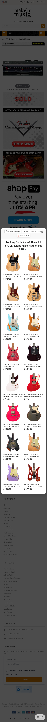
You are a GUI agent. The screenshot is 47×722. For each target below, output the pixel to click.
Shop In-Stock (23, 235)
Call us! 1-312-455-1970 (32, 231)
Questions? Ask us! (13, 231)
